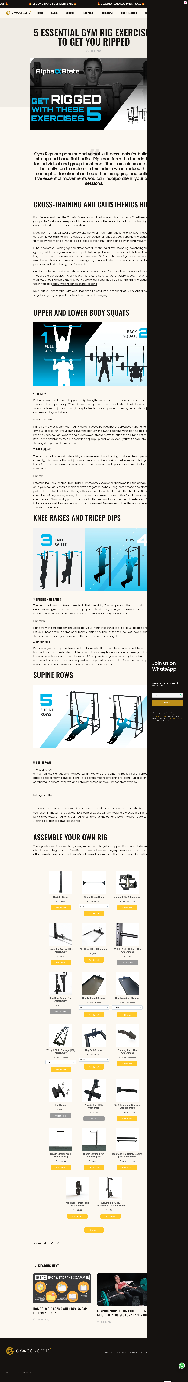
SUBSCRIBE (167, 702)
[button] (154, 695)
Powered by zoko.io (167, 1380)
